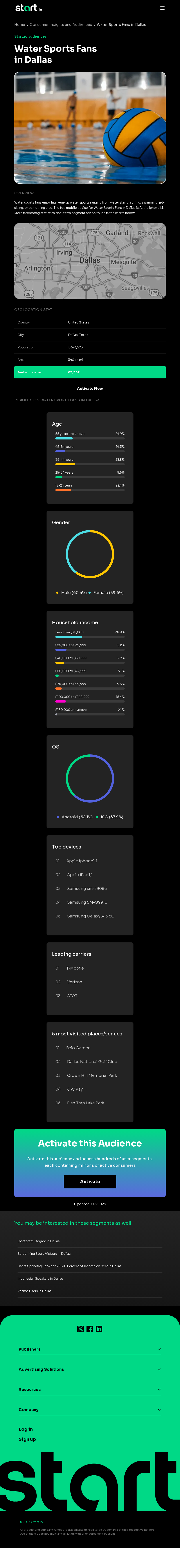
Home (19, 24)
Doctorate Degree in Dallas (39, 1241)
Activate (90, 1181)
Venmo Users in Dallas (35, 1291)
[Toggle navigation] (161, 8)
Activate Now (90, 388)
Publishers (29, 1349)
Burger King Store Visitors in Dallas (44, 1254)
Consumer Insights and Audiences (61, 24)
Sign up (27, 1439)
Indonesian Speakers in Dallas (40, 1279)
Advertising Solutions (41, 1369)
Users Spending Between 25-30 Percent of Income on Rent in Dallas (70, 1266)
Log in (26, 1429)
